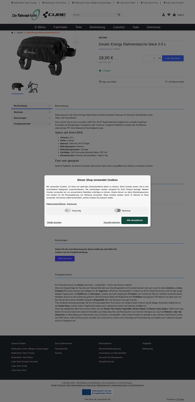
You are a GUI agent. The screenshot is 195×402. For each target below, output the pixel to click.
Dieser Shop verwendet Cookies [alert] (97, 179)
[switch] (68, 210)
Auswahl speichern (112, 222)
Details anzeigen (54, 222)
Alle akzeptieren (135, 220)
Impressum (72, 204)
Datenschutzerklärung (56, 204)
